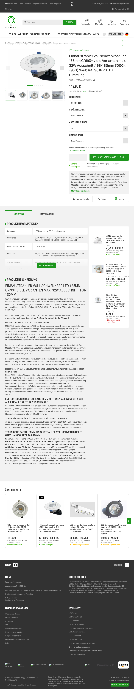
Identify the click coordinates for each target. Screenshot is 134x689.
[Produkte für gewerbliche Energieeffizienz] (11, 22)
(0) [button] (122, 9)
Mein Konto (9, 9)
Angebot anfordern (40, 4)
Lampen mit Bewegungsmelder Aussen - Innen (85, 651)
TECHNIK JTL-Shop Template (118, 681)
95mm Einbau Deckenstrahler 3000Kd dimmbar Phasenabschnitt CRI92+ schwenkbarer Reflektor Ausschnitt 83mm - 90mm (115, 301)
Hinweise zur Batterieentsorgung (17, 639)
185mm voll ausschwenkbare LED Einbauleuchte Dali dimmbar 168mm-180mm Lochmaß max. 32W (51, 528)
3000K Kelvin (51, 237)
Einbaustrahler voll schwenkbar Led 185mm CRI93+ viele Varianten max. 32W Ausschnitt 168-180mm (40, 44)
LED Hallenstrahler (75, 639)
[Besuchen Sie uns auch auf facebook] (15, 565)
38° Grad (38, 262)
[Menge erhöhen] (84, 157)
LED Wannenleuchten (77, 632)
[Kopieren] (93, 79)
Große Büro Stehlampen (77, 654)
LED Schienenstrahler (77, 624)
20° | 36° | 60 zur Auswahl (70, 262)
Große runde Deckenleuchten (79, 647)
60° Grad (47, 262)
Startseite (17, 42)
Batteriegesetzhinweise (13, 632)
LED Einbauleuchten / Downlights (81, 628)
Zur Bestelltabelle (77, 150)
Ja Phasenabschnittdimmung (63, 255)
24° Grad (55, 262)
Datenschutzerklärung (13, 628)
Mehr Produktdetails (80, 191)
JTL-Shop (124, 677)
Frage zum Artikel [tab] (47, 214)
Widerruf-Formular (11, 617)
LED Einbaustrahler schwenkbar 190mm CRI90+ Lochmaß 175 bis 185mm (115, 239)
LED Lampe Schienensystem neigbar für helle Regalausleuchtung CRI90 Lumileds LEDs (82, 528)
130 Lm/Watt (40, 246)
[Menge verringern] (72, 157)
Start (21, 4)
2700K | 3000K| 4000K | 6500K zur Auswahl (58, 240)
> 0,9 (37, 269)
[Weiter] (62, 94)
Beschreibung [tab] (19, 214)
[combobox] (99, 103)
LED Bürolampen (75, 636)
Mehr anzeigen (46, 265)
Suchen (69, 22)
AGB (6, 625)
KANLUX (109, 246)
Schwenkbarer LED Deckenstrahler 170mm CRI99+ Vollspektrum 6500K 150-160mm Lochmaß (115, 268)
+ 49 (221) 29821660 (14, 582)
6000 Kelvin (40, 237)
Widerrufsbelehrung (12, 614)
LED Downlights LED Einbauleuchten (38, 42)
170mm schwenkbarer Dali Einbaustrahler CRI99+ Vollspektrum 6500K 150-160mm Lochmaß (18, 528)
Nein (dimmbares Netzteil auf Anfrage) (62, 253)
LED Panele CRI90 (75, 617)
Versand (86, 91)
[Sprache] (127, 34)
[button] (20, 509)
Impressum (9, 621)
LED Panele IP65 (74, 621)
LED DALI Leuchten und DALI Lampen (82, 643)
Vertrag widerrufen (119, 685)
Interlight (111, 311)
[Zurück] (8, 68)
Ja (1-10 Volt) (40, 253)
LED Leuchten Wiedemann (80, 50)
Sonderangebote (55, 4)
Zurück (7, 42)
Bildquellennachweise (13, 636)
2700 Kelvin (72, 237)
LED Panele (73, 613)
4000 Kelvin (62, 237)
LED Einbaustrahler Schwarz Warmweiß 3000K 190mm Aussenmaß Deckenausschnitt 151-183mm (113, 529)
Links (7, 643)
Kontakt (28, 4)
